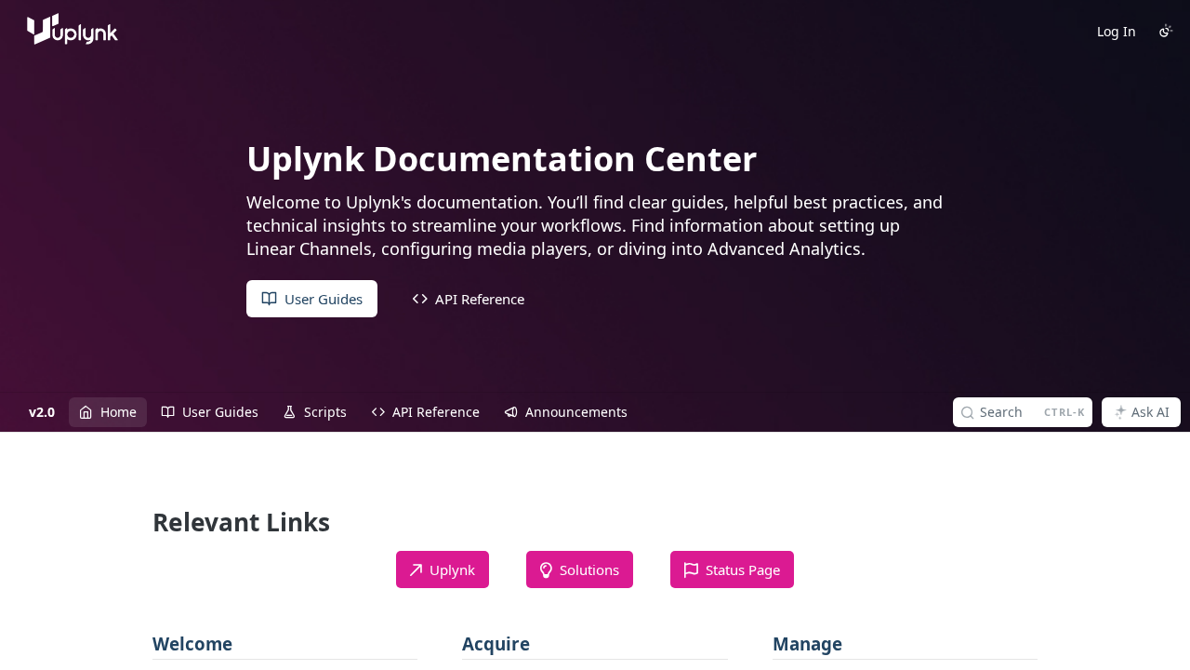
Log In (1116, 31)
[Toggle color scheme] (1166, 31)
